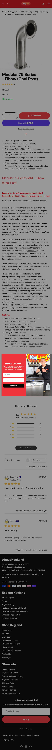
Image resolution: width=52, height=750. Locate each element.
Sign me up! (13, 385)
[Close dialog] (48, 356)
